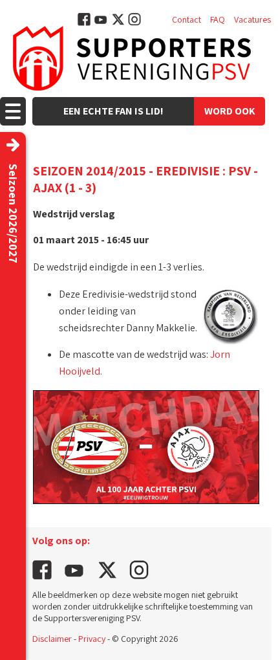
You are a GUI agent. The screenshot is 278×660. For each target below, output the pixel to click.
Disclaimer (52, 638)
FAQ (217, 19)
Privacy (91, 638)
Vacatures (252, 19)
